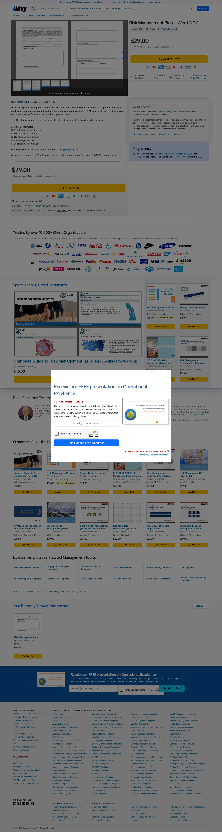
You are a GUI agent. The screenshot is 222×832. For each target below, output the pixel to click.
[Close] (166, 375)
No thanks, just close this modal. (153, 455)
